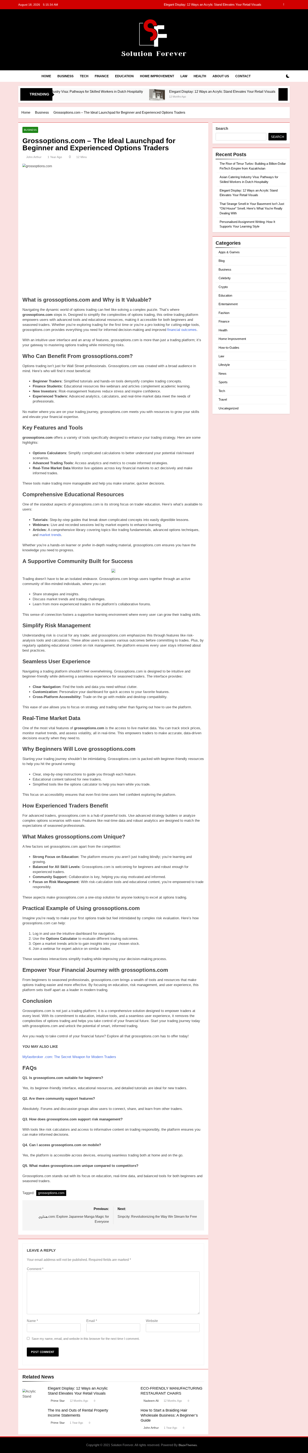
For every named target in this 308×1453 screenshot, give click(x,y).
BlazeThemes (188, 1445)
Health (200, 76)
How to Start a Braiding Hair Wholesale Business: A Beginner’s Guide (169, 1415)
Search (222, 128)
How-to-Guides (229, 347)
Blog (222, 260)
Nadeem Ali (151, 1400)
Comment (35, 1269)
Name (32, 1321)
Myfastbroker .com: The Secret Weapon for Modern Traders (69, 1057)
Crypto (223, 287)
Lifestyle (224, 364)
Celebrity (225, 278)
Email (91, 1321)
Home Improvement (157, 76)
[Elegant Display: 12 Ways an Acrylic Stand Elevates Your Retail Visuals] (121, 97)
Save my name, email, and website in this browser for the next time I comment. (86, 1338)
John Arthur (33, 157)
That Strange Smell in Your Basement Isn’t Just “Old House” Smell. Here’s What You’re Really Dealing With (188, 4)
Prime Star (58, 1400)
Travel (223, 399)
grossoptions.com (51, 1193)
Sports (223, 382)
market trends (50, 535)
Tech (84, 76)
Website (152, 1321)
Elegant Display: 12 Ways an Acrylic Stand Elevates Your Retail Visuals (186, 91)
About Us (220, 76)
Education (124, 76)
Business (65, 76)
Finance (102, 76)
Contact (243, 76)
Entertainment (228, 304)
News (222, 373)
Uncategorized (228, 408)
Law (183, 76)
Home (46, 76)
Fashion (224, 313)
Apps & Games (229, 252)
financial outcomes (182, 330)
